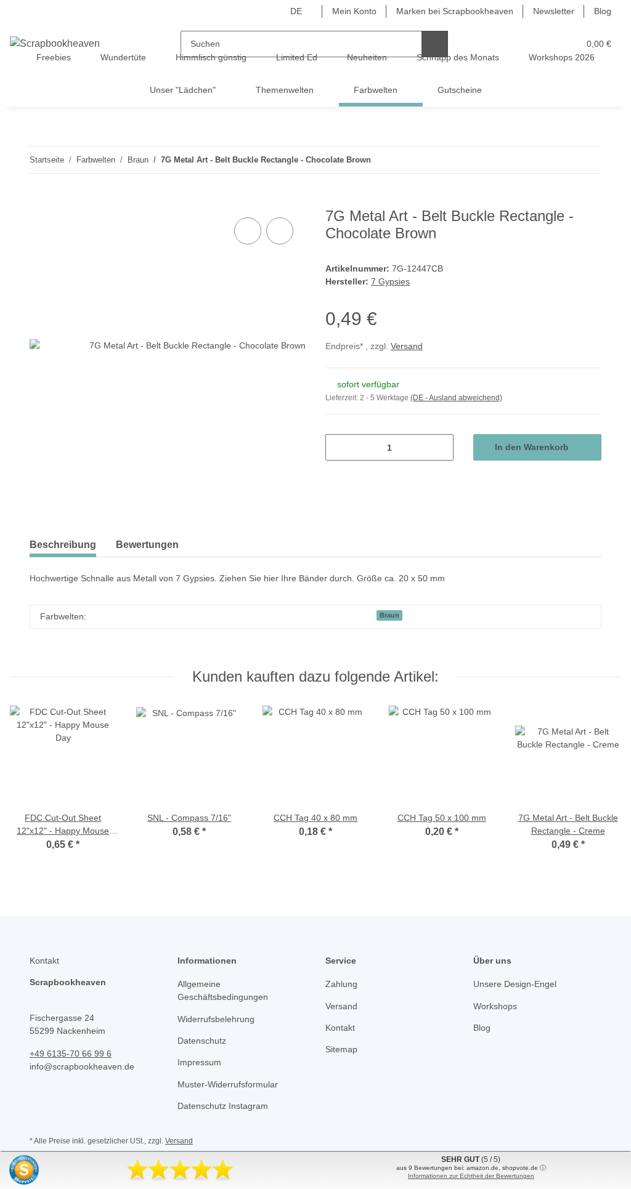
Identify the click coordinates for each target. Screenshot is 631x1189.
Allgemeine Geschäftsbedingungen (222, 990)
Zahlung (341, 984)
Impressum (199, 1062)
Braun (389, 615)
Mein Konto (354, 11)
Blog (602, 11)
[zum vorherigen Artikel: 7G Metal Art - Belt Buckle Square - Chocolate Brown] (561, 160)
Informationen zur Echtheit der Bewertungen (471, 1175)
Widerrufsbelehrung (215, 1019)
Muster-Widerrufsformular (227, 1084)
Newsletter (553, 11)
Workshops (495, 1006)
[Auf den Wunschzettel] (279, 230)
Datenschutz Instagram (222, 1106)
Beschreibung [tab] (63, 544)
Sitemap (341, 1049)
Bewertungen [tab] (147, 544)
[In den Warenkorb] (39, 201)
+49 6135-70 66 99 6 (71, 1053)
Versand (407, 346)
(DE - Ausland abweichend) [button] (456, 397)
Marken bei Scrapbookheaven (454, 11)
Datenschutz (201, 1041)
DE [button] (296, 11)
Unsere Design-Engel (514, 984)
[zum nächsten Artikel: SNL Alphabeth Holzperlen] (588, 160)
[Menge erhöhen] (439, 447)
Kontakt (340, 1028)
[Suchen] (434, 44)
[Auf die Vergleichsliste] (247, 230)
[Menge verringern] (339, 447)
